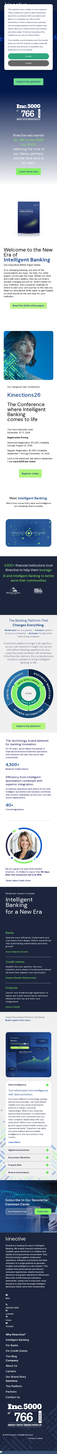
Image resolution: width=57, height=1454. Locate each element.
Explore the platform (28, 81)
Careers (11, 1371)
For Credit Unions (16, 1350)
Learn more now (28, 171)
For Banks (12, 1345)
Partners (11, 1391)
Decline (28, 63)
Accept (28, 56)
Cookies (39, 1438)
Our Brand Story (16, 1376)
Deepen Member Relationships (21, 977)
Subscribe (43, 1211)
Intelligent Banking (17, 1339)
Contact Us (13, 1397)
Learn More (14, 1142)
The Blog (11, 1356)
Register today (30, 473)
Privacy (32, 1438)
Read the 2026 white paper (28, 305)
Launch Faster (13, 1006)
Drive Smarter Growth (17, 951)
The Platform (14, 1386)
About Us (11, 1365)
